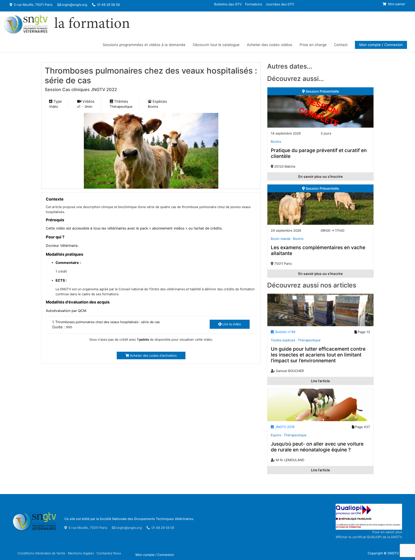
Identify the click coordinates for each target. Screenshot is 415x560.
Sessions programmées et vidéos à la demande (144, 45)
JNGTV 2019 (284, 427)
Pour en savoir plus (387, 532)
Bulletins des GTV (228, 4)
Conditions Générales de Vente (41, 553)
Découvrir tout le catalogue (216, 45)
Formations (253, 4)
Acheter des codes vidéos (269, 45)
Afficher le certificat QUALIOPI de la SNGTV (369, 537)
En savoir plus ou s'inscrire (320, 176)
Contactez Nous (109, 553)
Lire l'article (320, 381)
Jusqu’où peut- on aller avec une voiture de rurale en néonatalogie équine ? (317, 446)
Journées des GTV (280, 4)
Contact (341, 45)
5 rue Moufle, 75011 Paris (33, 5)
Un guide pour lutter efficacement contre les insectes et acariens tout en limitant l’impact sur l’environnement (318, 354)
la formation (92, 24)
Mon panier (396, 4)
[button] (381, 44)
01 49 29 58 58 (108, 5)
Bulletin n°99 (284, 332)
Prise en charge (313, 45)
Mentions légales (81, 553)
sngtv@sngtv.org (74, 5)
